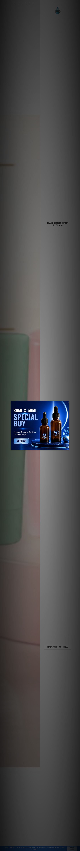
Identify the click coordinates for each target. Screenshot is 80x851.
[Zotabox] (68, 448)
